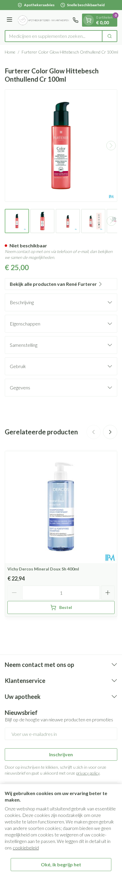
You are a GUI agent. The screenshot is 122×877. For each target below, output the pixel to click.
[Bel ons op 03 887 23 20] (75, 20)
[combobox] (53, 36)
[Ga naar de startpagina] (43, 20)
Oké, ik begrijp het (61, 864)
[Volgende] (111, 145)
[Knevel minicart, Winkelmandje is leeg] (88, 20)
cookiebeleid (26, 847)
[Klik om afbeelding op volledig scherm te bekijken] (61, 145)
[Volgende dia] (110, 432)
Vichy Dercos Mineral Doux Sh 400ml (43, 568)
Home (10, 51)
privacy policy (87, 773)
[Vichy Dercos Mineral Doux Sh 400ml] (61, 507)
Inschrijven (61, 754)
